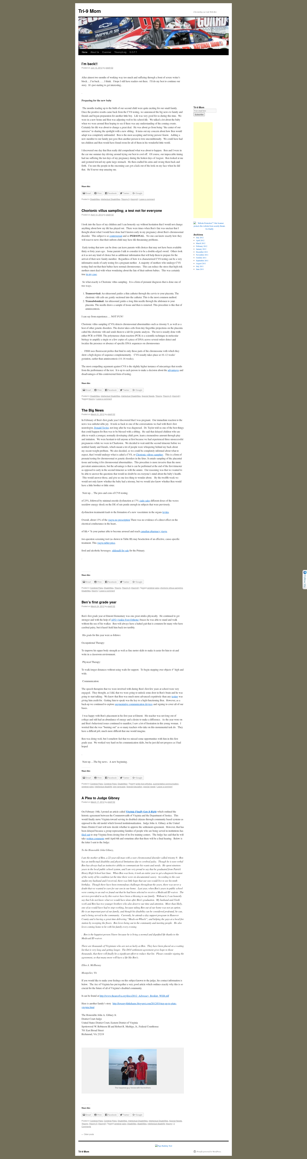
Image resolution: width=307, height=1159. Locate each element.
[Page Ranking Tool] (163, 1145)
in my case (91, 274)
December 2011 (202, 252)
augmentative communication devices (134, 704)
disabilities (142, 1123)
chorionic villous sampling (171, 587)
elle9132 (109, 67)
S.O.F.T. (133, 52)
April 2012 (200, 240)
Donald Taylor (101, 427)
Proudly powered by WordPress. (209, 1151)
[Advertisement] (203, 170)
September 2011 (202, 260)
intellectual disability (103, 786)
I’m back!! (90, 63)
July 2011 (200, 266)
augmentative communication (166, 783)
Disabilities (95, 199)
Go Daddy (209, 229)
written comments (95, 838)
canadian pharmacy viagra (154, 531)
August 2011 (201, 263)
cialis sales (144, 500)
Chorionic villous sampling (149, 454)
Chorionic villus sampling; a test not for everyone (122, 210)
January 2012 (201, 249)
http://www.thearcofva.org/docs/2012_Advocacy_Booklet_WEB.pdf (134, 995)
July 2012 (200, 237)
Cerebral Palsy (96, 587)
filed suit (86, 834)
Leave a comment (147, 199)
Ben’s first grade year (99, 602)
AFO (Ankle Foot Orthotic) (125, 619)
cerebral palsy (153, 587)
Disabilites (86, 590)
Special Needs (148, 396)
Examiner (106, 52)
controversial (116, 235)
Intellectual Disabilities (110, 199)
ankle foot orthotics (144, 783)
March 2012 (200, 243)
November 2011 (202, 254)
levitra (165, 512)
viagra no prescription (119, 519)
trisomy (92, 398)
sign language (119, 786)
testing (175, 696)
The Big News (93, 410)
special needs (149, 786)
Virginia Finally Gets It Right (141, 811)
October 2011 (201, 257)
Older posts (88, 1134)
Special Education (134, 786)
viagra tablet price (106, 542)
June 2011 (200, 269)
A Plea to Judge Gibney (101, 797)
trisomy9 (134, 199)
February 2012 (201, 246)
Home (84, 52)
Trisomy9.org (120, 52)
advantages (173, 370)
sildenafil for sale (120, 550)
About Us (95, 52)
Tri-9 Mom (89, 10)
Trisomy (158, 396)
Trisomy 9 (125, 199)
